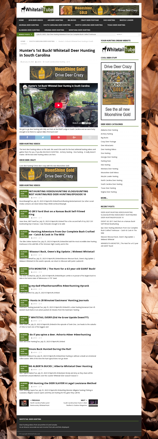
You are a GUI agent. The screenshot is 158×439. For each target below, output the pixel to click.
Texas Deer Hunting (116, 25)
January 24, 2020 (28, 62)
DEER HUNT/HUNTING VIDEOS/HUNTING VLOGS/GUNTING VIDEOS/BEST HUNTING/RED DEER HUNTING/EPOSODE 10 (53, 193)
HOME (21, 20)
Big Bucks (72, 20)
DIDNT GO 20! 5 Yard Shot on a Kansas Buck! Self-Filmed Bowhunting (52, 213)
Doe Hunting (109, 20)
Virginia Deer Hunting (54, 30)
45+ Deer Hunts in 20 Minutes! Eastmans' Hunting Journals (54, 300)
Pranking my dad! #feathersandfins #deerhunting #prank (54, 285)
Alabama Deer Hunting (29, 30)
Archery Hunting (55, 20)
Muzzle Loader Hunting (109, 176)
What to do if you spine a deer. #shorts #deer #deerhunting (55, 334)
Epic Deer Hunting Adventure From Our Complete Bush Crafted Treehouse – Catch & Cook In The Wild (57, 233)
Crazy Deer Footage (90, 20)
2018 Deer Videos (35, 20)
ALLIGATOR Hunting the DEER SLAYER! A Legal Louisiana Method (57, 383)
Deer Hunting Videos (108, 149)
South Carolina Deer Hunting (57, 25)
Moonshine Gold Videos (110, 172)
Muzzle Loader (126, 20)
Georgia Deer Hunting (29, 25)
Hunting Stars (106, 161)
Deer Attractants (107, 145)
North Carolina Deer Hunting (89, 25)
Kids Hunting (105, 165)
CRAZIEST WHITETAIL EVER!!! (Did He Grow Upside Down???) (54, 317)
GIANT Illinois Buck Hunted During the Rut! (45, 349)
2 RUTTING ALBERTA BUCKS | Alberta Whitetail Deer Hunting (55, 366)
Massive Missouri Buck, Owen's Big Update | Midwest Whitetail (57, 251)
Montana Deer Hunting (79, 30)
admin (39, 62)
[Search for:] (127, 34)
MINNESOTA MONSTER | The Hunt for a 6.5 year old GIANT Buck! (57, 268)
